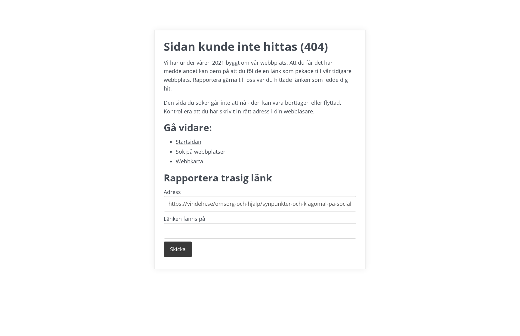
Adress (172, 192)
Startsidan (188, 141)
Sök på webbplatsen (201, 151)
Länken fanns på (184, 218)
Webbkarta (189, 161)
